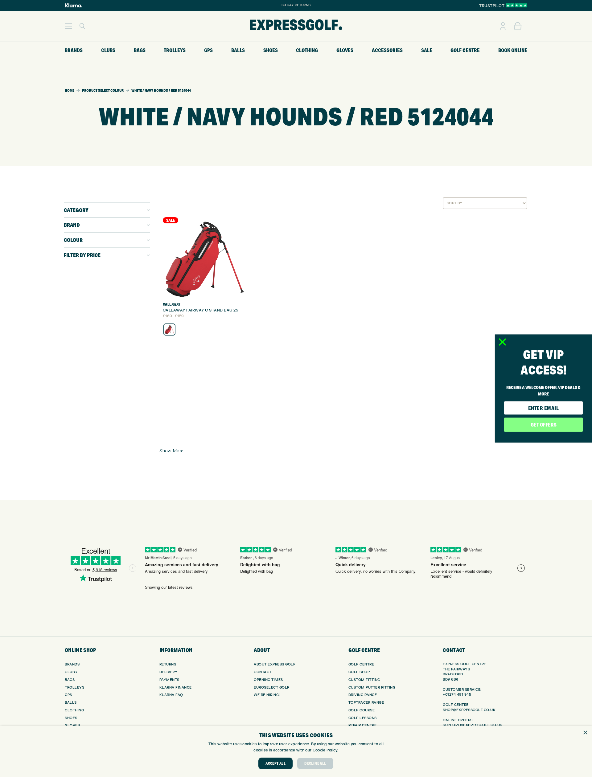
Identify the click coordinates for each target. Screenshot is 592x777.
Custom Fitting (364, 679)
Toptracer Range (366, 702)
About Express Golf (274, 664)
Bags (70, 679)
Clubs (71, 672)
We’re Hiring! (267, 695)
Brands (72, 664)
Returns (167, 664)
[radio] (169, 329)
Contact (263, 672)
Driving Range (362, 695)
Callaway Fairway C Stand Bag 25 (200, 310)
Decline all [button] (315, 763)
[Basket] (517, 26)
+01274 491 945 (457, 694)
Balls (71, 702)
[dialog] (296, 751)
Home (69, 90)
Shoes (71, 718)
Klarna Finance (175, 687)
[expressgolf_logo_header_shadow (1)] (296, 26)
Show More (171, 450)
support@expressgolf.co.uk (473, 725)
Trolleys (74, 687)
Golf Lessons (362, 718)
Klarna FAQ (171, 695)
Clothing (74, 710)
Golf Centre (361, 664)
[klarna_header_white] (73, 5)
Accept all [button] (275, 763)
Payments (169, 679)
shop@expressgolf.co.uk (469, 710)
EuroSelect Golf (272, 687)
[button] (68, 26)
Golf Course (361, 710)
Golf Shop (359, 672)
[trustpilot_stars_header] (516, 5)
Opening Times (268, 679)
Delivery (168, 672)
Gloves (72, 725)
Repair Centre (362, 725)
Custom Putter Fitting (372, 687)
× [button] (585, 732)
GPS (68, 695)
